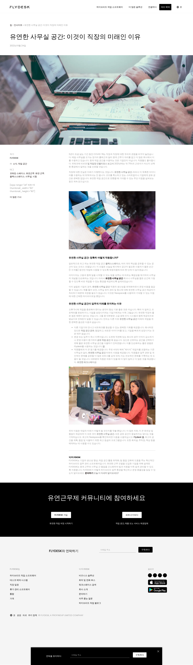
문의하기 (89, 473)
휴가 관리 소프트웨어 (20, 589)
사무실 (28, 176)
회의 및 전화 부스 (87, 580)
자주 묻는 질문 (86, 598)
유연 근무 (39, 173)
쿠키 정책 (32, 615)
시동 (35, 176)
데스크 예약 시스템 (19, 580)
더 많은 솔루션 (136, 7)
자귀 (25, 615)
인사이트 (18, 25)
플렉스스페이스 (17, 176)
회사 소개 (83, 589)
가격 (12, 598)
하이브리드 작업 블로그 (90, 603)
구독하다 (145, 549)
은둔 (19, 615)
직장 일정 (14, 584)
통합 (12, 593)
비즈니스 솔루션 (86, 575)
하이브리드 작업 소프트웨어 (110, 7)
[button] (61, 515)
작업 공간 (22, 163)
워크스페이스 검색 (87, 584)
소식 (15, 163)
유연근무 (30, 173)
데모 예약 (165, 7)
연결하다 (152, 7)
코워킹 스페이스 (17, 173)
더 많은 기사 (15, 197)
